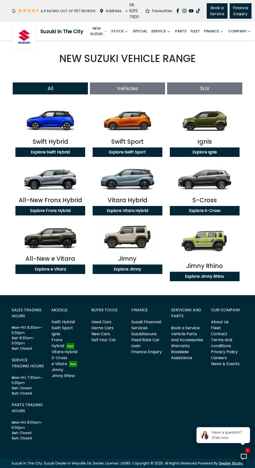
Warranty (180, 346)
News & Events (225, 364)
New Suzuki (96, 31)
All (50, 88)
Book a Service (217, 11)
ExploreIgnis (204, 152)
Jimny (57, 370)
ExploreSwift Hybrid (50, 152)
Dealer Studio (231, 463)
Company (237, 31)
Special (140, 31)
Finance (211, 31)
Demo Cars (102, 328)
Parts (181, 31)
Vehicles (127, 88)
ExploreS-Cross (204, 210)
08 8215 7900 (134, 11)
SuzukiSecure (144, 334)
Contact (219, 334)
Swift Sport (62, 328)
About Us (220, 322)
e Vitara (59, 364)
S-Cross (59, 358)
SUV (205, 88)
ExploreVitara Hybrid (127, 210)
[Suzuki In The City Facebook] (178, 10)
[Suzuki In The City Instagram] (185, 10)
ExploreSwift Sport (127, 152)
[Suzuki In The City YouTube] (192, 10)
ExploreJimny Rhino (204, 276)
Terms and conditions (221, 343)
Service (158, 31)
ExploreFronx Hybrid (50, 210)
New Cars (100, 334)
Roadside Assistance (181, 355)
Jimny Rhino (63, 376)
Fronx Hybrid (58, 343)
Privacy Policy (224, 352)
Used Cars (101, 322)
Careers (219, 358)
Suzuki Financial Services (146, 325)
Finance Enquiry (240, 11)
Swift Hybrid (63, 322)
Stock (117, 31)
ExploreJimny (127, 269)
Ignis (56, 334)
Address (114, 11)
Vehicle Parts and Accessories (187, 337)
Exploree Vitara (50, 269)
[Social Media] (199, 10)
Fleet (195, 31)
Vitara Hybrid (64, 352)
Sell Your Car (103, 340)
